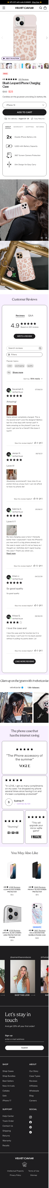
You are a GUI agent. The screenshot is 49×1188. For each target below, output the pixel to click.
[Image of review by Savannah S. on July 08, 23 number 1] (12, 410)
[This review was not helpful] (40, 443)
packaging (19, 366)
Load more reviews (24, 661)
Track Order (8, 1121)
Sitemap (33, 1175)
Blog (31, 1095)
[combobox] (32, 379)
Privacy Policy (15, 1175)
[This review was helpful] (35, 443)
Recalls (6, 1145)
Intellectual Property (15, 1171)
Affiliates (33, 1086)
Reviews (33, 1081)
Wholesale (34, 1091)
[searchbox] (22, 348)
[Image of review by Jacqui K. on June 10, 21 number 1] (12, 474)
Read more (11, 553)
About (8, 127)
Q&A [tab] (30, 315)
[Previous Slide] (2, 38)
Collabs (6, 1091)
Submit (24, 1048)
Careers (33, 1100)
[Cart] (45, 7)
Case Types (34, 1076)
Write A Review (24, 336)
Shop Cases (8, 1071)
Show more (18, 372)
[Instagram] (38, 1117)
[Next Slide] (46, 38)
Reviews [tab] (20, 315)
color (10, 366)
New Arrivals (9, 1086)
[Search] (40, 8)
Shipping (30, 127)
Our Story (33, 1071)
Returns (40, 127)
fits (9, 372)
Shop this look (15, 995)
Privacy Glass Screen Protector (37, 891)
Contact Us (8, 1126)
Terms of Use (33, 1171)
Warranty (18, 127)
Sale (5, 1095)
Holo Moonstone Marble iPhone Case (37, 934)
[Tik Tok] (38, 1132)
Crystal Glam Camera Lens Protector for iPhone (12, 935)
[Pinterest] (38, 1127)
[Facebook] (38, 1122)
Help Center (8, 1116)
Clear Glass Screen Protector (12, 891)
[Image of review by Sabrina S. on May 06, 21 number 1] (12, 530)
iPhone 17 (7, 1100)
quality (30, 366)
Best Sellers (8, 1081)
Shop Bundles (9, 1076)
